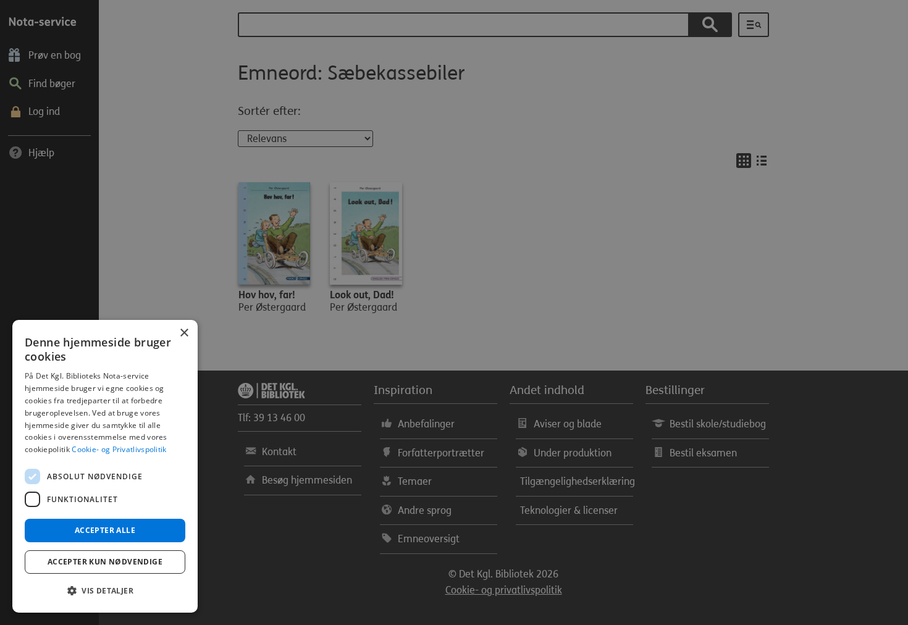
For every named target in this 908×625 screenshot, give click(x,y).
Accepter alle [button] (105, 530)
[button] (105, 591)
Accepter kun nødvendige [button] (105, 561)
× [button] (183, 333)
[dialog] (105, 466)
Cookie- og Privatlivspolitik (119, 449)
